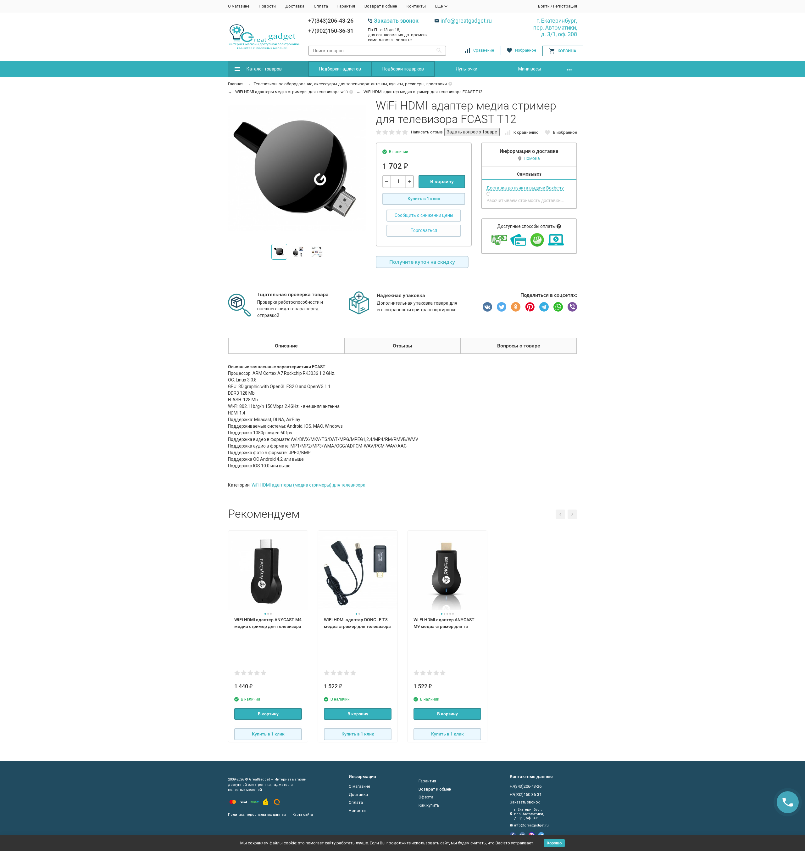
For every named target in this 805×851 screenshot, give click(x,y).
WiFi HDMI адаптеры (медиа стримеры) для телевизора (308, 484)
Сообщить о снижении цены (424, 215)
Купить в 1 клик (424, 198)
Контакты (416, 6)
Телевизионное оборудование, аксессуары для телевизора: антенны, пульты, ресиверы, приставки (350, 84)
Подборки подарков (403, 68)
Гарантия (346, 6)
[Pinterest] (530, 307)
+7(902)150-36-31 (330, 30)
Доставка (294, 6)
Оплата (321, 6)
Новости (267, 6)
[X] (501, 307)
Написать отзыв (427, 132)
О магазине (238, 6)
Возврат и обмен (380, 6)
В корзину (442, 181)
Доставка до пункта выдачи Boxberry (525, 187)
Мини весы (529, 68)
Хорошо (554, 843)
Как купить (429, 805)
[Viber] (572, 307)
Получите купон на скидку (422, 262)
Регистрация (565, 6)
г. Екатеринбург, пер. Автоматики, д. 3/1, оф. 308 (555, 27)
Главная (235, 84)
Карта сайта (302, 815)
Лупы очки (466, 68)
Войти (544, 6)
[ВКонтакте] (487, 307)
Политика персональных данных (257, 815)
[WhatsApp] (558, 307)
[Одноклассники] (515, 307)
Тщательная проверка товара (293, 294)
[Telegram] (544, 307)
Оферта (426, 797)
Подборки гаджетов (340, 68)
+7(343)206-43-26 (330, 20)
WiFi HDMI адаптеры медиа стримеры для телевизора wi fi (291, 91)
